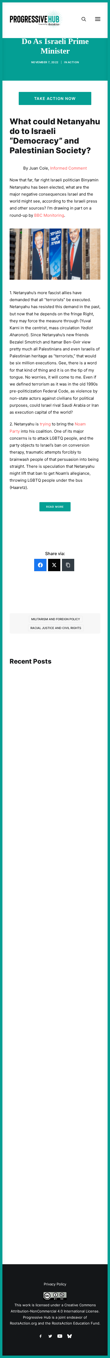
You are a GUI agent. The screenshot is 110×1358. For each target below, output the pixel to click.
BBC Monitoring (49, 215)
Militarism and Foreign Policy (55, 619)
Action (73, 62)
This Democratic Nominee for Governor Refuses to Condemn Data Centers (52, 746)
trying (45, 424)
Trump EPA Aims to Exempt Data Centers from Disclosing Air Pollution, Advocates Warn (54, 1192)
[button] (55, 693)
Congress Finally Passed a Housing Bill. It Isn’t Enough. (55, 1046)
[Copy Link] (68, 565)
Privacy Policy (55, 1284)
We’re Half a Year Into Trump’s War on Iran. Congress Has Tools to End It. (53, 902)
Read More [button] (55, 506)
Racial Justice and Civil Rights (55, 628)
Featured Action (35, 892)
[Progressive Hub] (36, 19)
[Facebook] (40, 565)
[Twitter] (54, 565)
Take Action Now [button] (55, 98)
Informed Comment (68, 168)
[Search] (81, 19)
